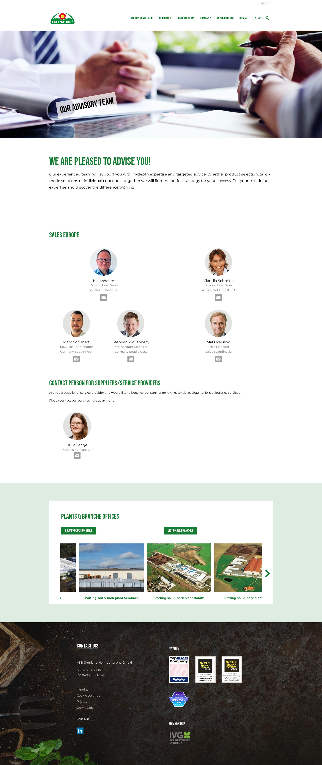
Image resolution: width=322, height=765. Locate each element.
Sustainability (186, 18)
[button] (103, 297)
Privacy (82, 701)
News (258, 18)
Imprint (82, 689)
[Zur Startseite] (62, 18)
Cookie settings (88, 695)
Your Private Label (142, 18)
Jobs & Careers (225, 18)
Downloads (85, 707)
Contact (244, 18)
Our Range (165, 18)
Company (205, 18)
